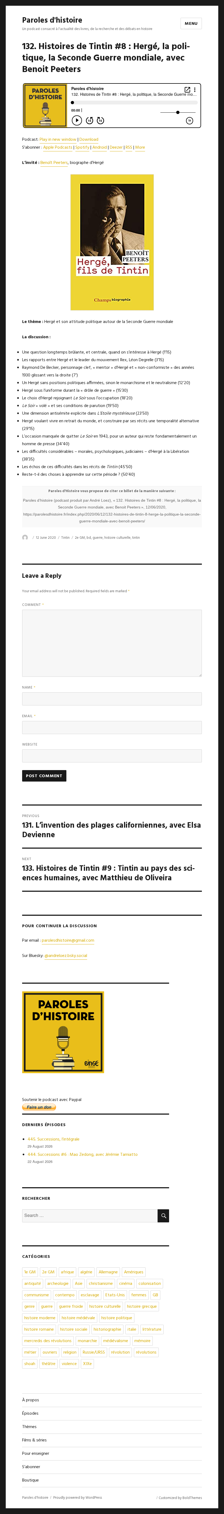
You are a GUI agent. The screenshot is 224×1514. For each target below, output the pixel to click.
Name (29, 687)
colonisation (149, 1283)
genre (29, 1306)
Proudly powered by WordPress (77, 1498)
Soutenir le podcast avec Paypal (51, 1099)
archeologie (58, 1283)
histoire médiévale (78, 1318)
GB (155, 1295)
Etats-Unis (115, 1295)
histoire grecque (142, 1306)
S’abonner (31, 1467)
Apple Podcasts (57, 147)
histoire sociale (73, 1329)
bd (89, 538)
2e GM (80, 538)
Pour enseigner (35, 1453)
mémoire (142, 1341)
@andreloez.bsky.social (66, 955)
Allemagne (108, 1272)
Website (29, 744)
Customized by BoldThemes (180, 1498)
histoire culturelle (117, 538)
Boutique (30, 1480)
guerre (98, 538)
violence (69, 1364)
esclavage (90, 1295)
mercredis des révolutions (48, 1341)
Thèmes (29, 1427)
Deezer (116, 147)
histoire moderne (39, 1318)
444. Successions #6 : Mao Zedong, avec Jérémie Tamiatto (83, 1154)
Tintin (65, 538)
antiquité (32, 1283)
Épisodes (30, 1413)
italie (132, 1329)
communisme (36, 1295)
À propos (30, 1400)
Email (29, 716)
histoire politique (116, 1318)
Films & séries (34, 1440)
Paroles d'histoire (52, 20)
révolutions (146, 1352)
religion (69, 1352)
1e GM (30, 1272)
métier (30, 1352)
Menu (191, 23)
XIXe (87, 1364)
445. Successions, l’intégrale (53, 1139)
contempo (65, 1295)
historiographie (107, 1329)
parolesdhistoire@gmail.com (68, 940)
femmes (138, 1295)
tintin (136, 538)
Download (88, 139)
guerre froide (71, 1306)
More (140, 147)
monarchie (87, 1341)
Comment (33, 605)
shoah (29, 1364)
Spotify (82, 147)
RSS (129, 147)
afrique (67, 1272)
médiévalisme (115, 1341)
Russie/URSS (94, 1352)
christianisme (101, 1283)
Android (99, 147)
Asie (78, 1283)
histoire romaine (39, 1329)
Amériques (133, 1272)
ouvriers (50, 1352)
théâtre (48, 1364)
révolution (120, 1352)
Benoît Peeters (54, 162)
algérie (86, 1272)
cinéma (125, 1283)
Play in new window (58, 139)
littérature (152, 1329)
